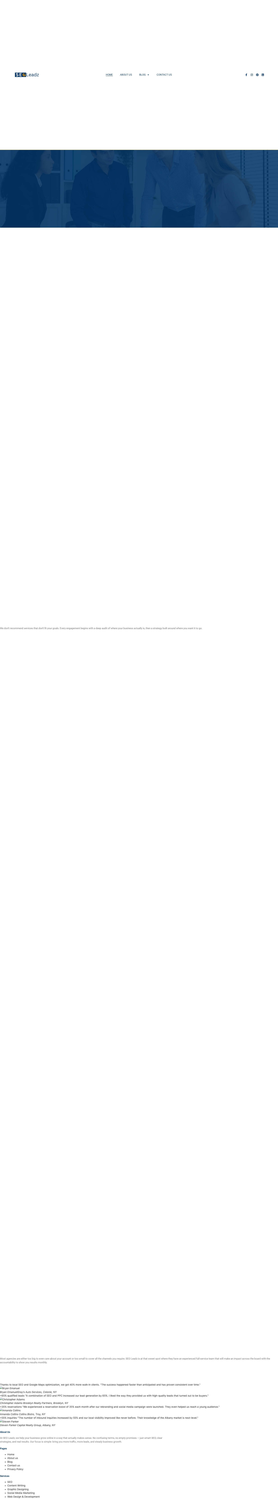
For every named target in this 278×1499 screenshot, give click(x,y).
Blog (142, 75)
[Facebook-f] (246, 75)
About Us (126, 75)
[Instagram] (251, 75)
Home (109, 75)
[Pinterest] (257, 75)
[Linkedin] (262, 75)
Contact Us (164, 75)
